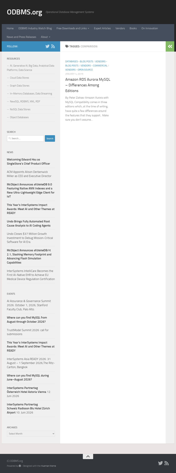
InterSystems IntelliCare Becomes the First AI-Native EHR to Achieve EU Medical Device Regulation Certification (31, 275)
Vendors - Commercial (94, 65)
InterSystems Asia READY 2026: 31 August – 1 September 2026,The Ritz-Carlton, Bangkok (31, 363)
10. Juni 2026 (28, 408)
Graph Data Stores (19, 85)
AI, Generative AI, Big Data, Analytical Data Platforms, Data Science (30, 68)
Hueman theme (48, 466)
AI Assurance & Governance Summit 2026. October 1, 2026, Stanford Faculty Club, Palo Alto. (29, 305)
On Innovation (149, 28)
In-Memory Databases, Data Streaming (31, 93)
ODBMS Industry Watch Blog (35, 28)
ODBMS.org (24, 12)
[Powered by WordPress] (20, 466)
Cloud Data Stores (19, 77)
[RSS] (53, 46)
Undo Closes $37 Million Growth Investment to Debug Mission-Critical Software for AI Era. (30, 238)
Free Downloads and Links (72, 28)
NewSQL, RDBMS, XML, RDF (25, 101)
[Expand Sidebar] (170, 46)
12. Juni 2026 (29, 392)
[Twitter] (47, 46)
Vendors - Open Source (79, 69)
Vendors (120, 28)
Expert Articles (102, 28)
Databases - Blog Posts (79, 61)
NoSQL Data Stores (20, 109)
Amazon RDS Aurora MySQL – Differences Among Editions (87, 85)
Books (133, 28)
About (44, 37)
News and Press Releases (21, 37)
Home (10, 28)
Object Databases (19, 117)
